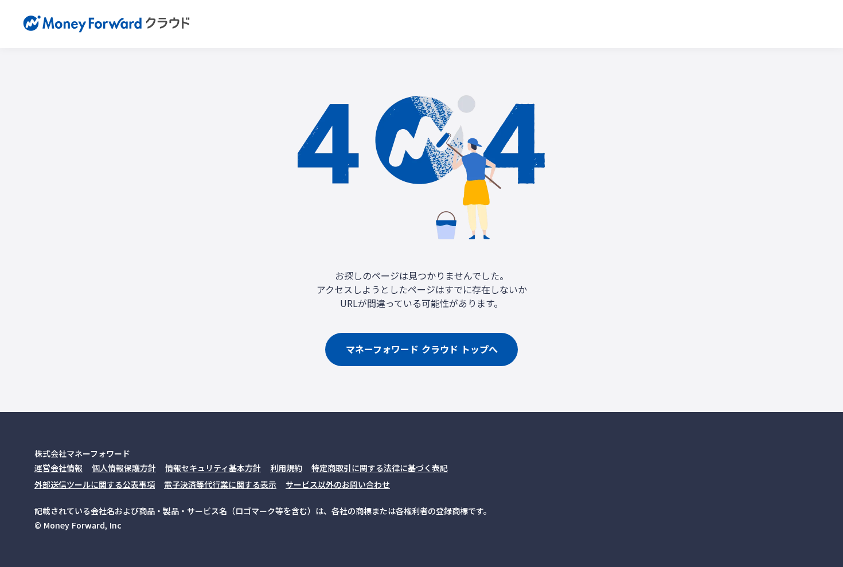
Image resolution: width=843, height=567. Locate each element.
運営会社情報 (58, 467)
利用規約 (286, 467)
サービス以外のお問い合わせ (338, 484)
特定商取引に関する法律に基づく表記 (379, 467)
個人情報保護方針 (124, 467)
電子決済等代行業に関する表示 (220, 484)
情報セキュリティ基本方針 (213, 467)
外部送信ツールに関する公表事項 (94, 484)
